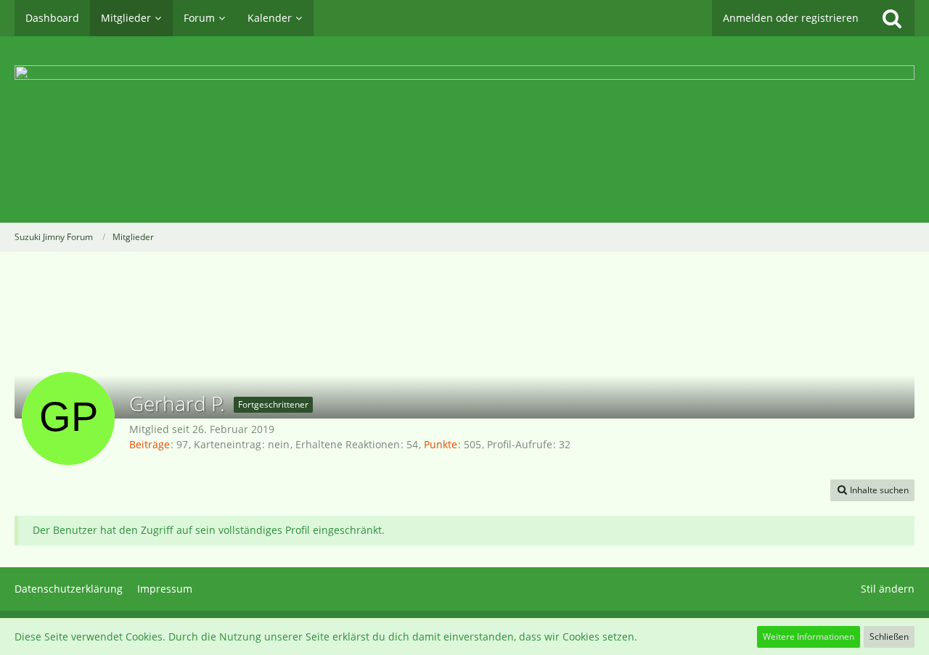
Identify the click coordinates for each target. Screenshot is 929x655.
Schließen (889, 636)
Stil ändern (887, 589)
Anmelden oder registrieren (791, 18)
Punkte (440, 444)
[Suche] (891, 18)
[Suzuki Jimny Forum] (464, 129)
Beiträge (149, 444)
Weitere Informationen (808, 636)
